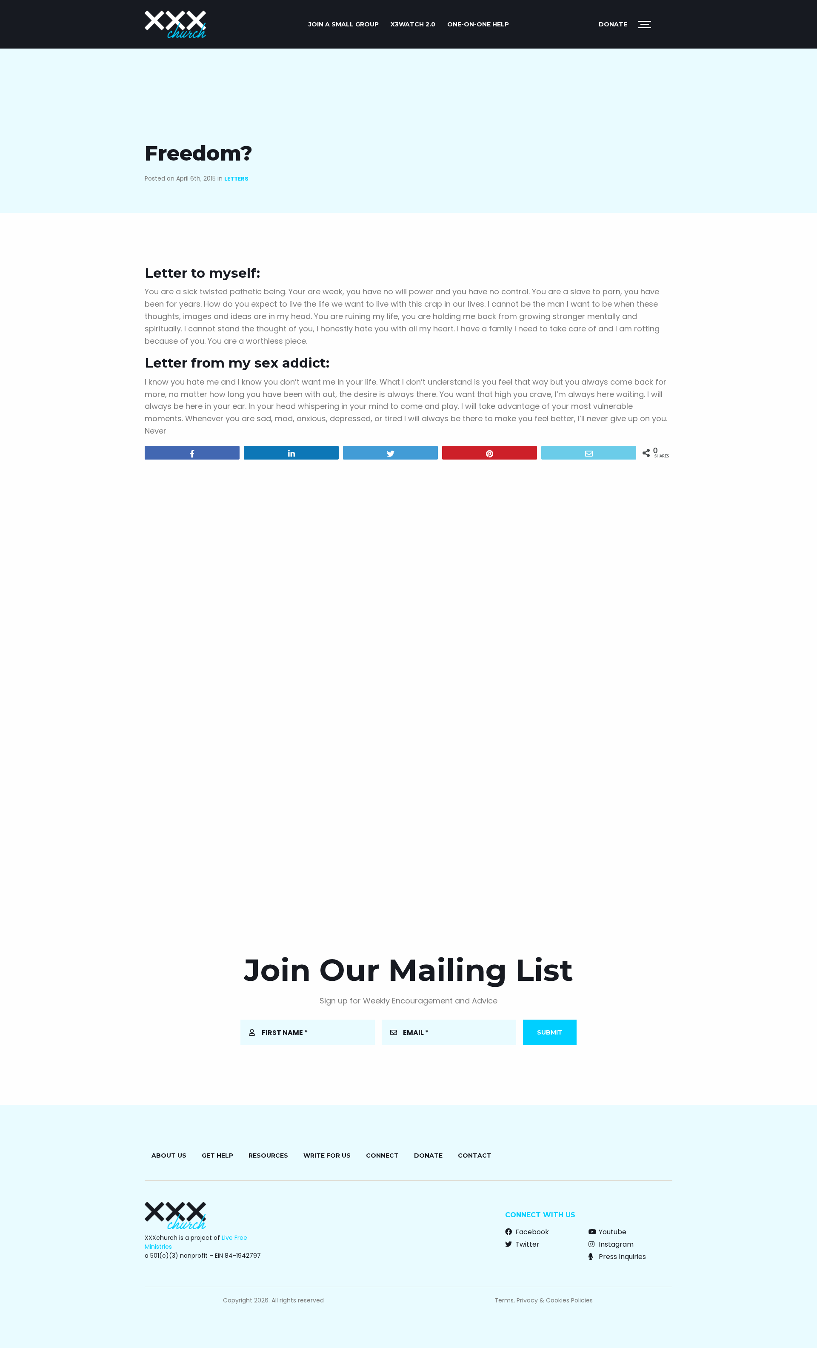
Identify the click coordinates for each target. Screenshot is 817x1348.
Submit (550, 1032)
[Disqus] (408, 575)
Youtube (611, 1232)
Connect (382, 1155)
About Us (168, 1155)
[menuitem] (343, 24)
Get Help (217, 1155)
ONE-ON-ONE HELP (478, 24)
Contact (474, 1155)
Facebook (531, 1232)
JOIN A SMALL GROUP (344, 24)
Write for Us (327, 1155)
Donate (613, 24)
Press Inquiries (621, 1256)
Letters (236, 179)
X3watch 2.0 (413, 24)
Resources (268, 1155)
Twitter (527, 1244)
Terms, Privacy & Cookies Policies (543, 1300)
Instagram (615, 1244)
